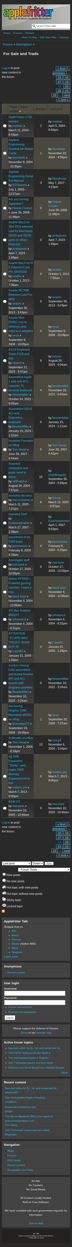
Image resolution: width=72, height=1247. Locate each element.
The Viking (11, 1125)
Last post (56, 109)
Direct (24, 1032)
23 (54, 95)
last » (64, 99)
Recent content (16, 972)
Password (11, 997)
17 (59, 82)
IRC (14, 931)
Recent (30, 32)
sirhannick (19, 619)
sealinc (17, 276)
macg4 (56, 740)
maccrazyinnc (21, 499)
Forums (18, 32)
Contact (64, 37)
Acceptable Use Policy (20, 1169)
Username (11, 988)
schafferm (11, 1101)
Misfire (15, 943)
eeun (15, 335)
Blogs (10, 1150)
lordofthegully (57, 474)
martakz (17, 125)
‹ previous (61, 71)
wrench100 (11, 1092)
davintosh (18, 157)
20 (66, 86)
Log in (6, 68)
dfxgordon (11, 1134)
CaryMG (17, 651)
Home (6, 32)
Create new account (20, 1007)
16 (66, 77)
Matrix (15, 935)
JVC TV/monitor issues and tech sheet (30, 1062)
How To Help (29, 37)
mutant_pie (19, 787)
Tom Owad (19, 449)
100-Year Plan (48, 37)
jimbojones (19, 248)
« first (61, 68)
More (65, 1072)
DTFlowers (19, 185)
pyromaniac (20, 545)
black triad (19, 596)
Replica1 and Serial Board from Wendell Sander (36, 1067)
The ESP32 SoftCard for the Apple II (29, 1052)
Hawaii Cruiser (22, 208)
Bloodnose (59, 178)
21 (59, 90)
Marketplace (24, 44)
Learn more (11, 956)
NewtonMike (20, 394)
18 (66, 82)
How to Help (36, 1223)
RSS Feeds (14, 1160)
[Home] (28, 19)
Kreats (56, 497)
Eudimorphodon (19, 522)
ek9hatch (18, 481)
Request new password (22, 1012)
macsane (18, 564)
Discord (16, 939)
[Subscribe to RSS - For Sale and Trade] (3, 911)
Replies (41, 109)
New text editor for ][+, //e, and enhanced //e (34, 1048)
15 (59, 77)
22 (66, 90)
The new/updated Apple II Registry (28, 1057)
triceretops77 (20, 723)
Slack (15, 947)
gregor (9, 1111)
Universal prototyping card (20, 1106)
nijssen (17, 362)
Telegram (17, 952)
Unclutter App (43, 1032)
